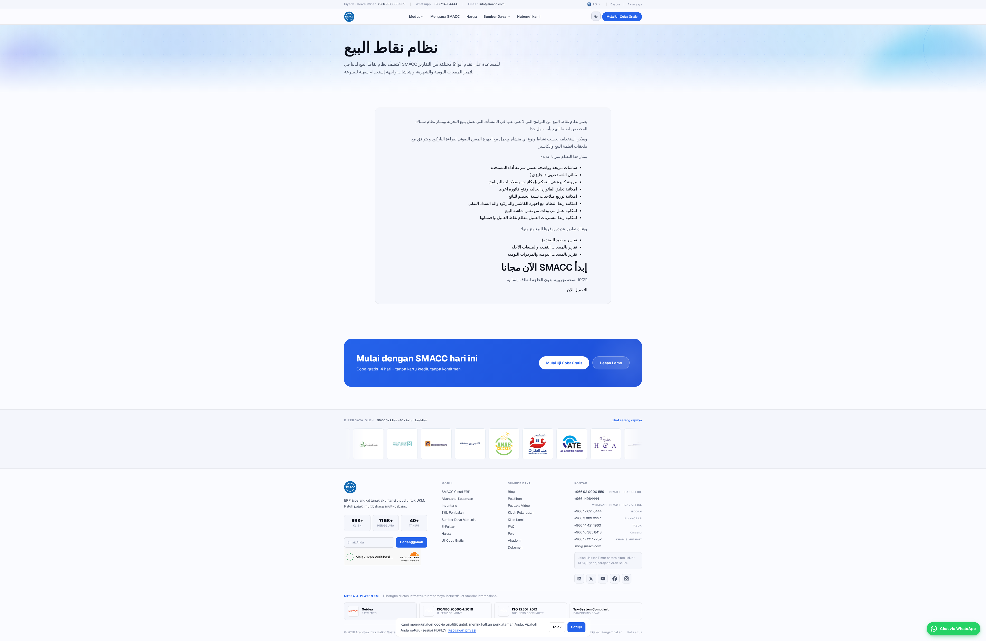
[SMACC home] (349, 17)
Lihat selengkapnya (627, 420)
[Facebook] (615, 578)
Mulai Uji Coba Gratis (622, 16)
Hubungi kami (529, 16)
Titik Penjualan (453, 512)
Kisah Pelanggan (521, 512)
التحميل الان (577, 290)
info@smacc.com (492, 4)
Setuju (576, 627)
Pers (511, 533)
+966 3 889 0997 (608, 518)
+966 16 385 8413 (608, 532)
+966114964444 (446, 4)
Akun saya (635, 4)
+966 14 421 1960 (608, 525)
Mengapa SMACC (445, 16)
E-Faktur (448, 526)
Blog (511, 492)
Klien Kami (516, 520)
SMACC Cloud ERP (456, 492)
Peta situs (634, 632)
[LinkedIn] (579, 578)
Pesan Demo (611, 362)
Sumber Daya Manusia (459, 520)
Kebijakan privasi (462, 630)
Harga (472, 16)
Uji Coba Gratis (453, 540)
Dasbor (615, 4)
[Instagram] (626, 578)
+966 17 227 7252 (608, 539)
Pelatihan (515, 498)
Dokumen (515, 547)
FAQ (511, 526)
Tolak (557, 627)
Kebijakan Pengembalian (604, 632)
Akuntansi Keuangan (457, 498)
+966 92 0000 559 (391, 4)
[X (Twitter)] (591, 578)
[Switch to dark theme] (596, 16)
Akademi (514, 540)
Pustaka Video (519, 505)
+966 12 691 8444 (608, 511)
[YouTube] (603, 578)
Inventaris (449, 505)
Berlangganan (411, 542)
